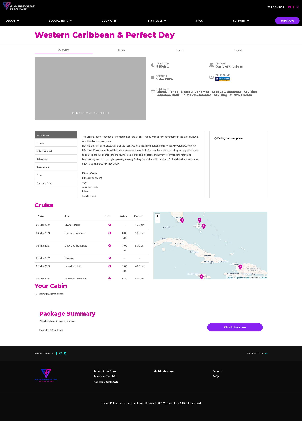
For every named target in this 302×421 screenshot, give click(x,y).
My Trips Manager (164, 370)
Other (39, 175)
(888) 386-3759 (275, 6)
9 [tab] (101, 113)
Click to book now (235, 327)
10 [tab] (104, 113)
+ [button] (158, 216)
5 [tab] (87, 113)
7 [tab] (94, 113)
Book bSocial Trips (105, 370)
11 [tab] (107, 113)
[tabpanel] (90, 88)
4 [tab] (83, 113)
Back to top (255, 353)
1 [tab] (73, 113)
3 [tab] (80, 113)
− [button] (158, 220)
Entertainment (44, 150)
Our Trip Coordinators (106, 381)
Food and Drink (44, 183)
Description (42, 134)
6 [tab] (90, 113)
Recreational (43, 167)
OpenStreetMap (242, 278)
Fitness (40, 142)
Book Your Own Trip (105, 376)
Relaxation (42, 159)
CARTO (264, 278)
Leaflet (230, 278)
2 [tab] (76, 113)
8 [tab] (97, 113)
